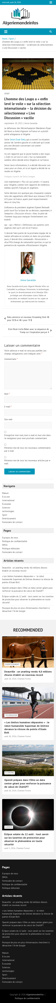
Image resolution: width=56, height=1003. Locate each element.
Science (8, 827)
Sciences (6, 507)
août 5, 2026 (9, 848)
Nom (7, 393)
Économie (6, 504)
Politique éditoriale (11, 548)
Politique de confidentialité (14, 541)
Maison (5, 493)
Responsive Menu (51, 2)
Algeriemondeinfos (35, 994)
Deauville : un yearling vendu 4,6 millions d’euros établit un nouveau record (28, 673)
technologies (8, 511)
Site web (8, 419)
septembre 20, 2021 (13, 123)
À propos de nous (10, 537)
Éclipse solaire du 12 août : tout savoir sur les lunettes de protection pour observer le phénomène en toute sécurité (28, 599)
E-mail (7, 406)
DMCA (4, 545)
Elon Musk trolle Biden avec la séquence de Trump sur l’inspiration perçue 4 (28, 331)
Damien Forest (24, 678)
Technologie (11, 715)
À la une (6, 496)
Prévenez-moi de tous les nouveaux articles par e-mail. (27, 462)
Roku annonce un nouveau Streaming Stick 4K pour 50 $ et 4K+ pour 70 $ (28, 319)
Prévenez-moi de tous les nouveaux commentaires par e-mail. (27, 449)
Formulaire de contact (12, 522)
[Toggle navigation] (5, 31)
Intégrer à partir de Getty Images (19, 176)
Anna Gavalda (30, 123)
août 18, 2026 (10, 678)
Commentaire (11, 359)
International (8, 500)
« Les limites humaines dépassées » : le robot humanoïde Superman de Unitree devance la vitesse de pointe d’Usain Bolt (27, 579)
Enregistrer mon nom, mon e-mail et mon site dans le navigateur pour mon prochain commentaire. (27, 437)
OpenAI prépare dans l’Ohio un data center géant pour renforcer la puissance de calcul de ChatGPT (27, 783)
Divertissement (9, 518)
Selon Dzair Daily (17, 139)
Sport (7, 93)
